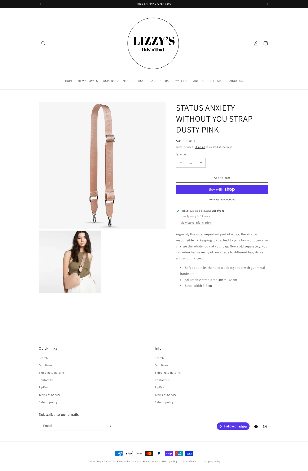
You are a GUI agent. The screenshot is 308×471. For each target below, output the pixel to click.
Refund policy (48, 402)
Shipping (200, 146)
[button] (43, 43)
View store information (196, 222)
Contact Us (46, 380)
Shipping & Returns (52, 372)
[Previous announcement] (40, 4)
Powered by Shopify (128, 461)
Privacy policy (169, 461)
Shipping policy (212, 461)
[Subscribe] (109, 426)
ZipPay (43, 387)
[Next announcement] (267, 4)
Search (43, 358)
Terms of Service (50, 394)
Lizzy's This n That (106, 461)
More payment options (222, 199)
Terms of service (190, 461)
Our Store (45, 365)
